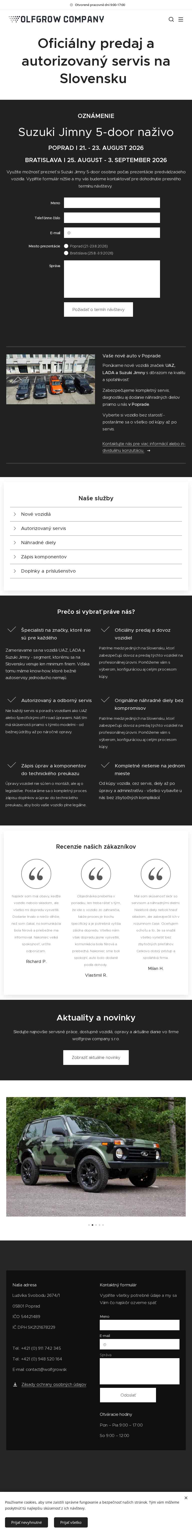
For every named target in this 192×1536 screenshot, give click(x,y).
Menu (181, 19)
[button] (171, 19)
